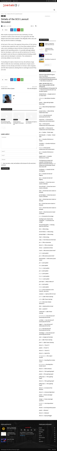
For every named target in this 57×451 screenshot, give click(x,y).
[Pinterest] (18, 29)
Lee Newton (41, 169)
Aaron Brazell (42, 186)
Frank (40, 250)
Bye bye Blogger (48, 415)
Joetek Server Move (48, 247)
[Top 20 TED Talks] (41, 55)
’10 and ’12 (46, 345)
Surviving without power (50, 407)
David (40, 212)
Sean (40, 199)
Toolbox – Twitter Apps (47, 132)
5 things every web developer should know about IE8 (47, 165)
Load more (47, 65)
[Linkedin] (28, 430)
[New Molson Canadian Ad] (41, 60)
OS (4, 15)
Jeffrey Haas (42, 376)
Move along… (46, 229)
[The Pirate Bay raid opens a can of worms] (31, 116)
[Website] (34, 430)
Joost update (45, 253)
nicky (40, 239)
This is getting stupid (49, 371)
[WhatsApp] (21, 29)
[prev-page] (2, 128)
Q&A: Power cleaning (48, 296)
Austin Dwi (41, 119)
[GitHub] (24, 430)
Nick (40, 309)
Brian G (41, 245)
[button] (54, 10)
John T (40, 342)
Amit (40, 337)
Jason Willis (41, 128)
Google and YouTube (48, 337)
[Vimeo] (53, 1)
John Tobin (41, 281)
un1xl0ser (41, 320)
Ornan (40, 247)
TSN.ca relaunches (46, 242)
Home (2, 13)
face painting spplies (43, 224)
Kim (40, 229)
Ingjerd (40, 324)
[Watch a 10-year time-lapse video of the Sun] (41, 44)
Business (15, 119)
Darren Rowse (42, 231)
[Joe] (2, 26)
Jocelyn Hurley (42, 111)
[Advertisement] (38, 5)
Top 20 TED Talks (48, 54)
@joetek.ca (22, 435)
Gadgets (3, 119)
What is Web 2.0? (50, 281)
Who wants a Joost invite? (49, 250)
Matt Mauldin (42, 135)
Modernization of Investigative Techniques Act (18, 123)
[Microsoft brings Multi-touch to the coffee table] (6, 116)
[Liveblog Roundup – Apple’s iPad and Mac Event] (41, 49)
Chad (40, 237)
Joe (4, 26)
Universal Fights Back (49, 392)
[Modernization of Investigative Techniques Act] (19, 116)
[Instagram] (49, 1)
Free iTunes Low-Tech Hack (49, 239)
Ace (40, 178)
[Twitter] (51, 1)
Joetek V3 (45, 309)
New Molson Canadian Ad (50, 59)
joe (39, 255)
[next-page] (4, 128)
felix (40, 306)
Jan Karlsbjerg (42, 195)
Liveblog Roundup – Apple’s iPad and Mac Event (49, 50)
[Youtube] (55, 1)
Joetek (40, 102)
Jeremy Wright (42, 234)
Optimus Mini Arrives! (50, 294)
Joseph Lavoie (42, 156)
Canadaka (41, 143)
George (40, 399)
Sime (40, 190)
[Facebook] (47, 1)
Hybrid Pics (47, 353)
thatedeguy (41, 332)
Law (5, 13)
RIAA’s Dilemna (48, 368)
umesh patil (41, 311)
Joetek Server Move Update (7, 88)
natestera (41, 294)
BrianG (40, 407)
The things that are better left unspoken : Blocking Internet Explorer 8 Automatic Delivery (46, 162)
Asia (40, 123)
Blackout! (46, 410)
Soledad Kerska (42, 94)
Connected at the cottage (47, 216)
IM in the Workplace (32, 88)
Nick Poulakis (42, 258)
